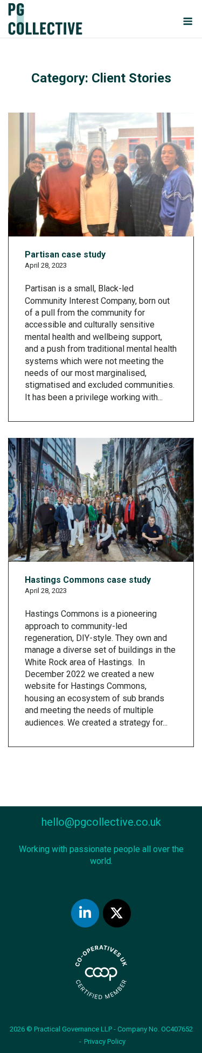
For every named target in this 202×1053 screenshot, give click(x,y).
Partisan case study (65, 254)
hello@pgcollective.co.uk (101, 821)
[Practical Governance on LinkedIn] (85, 913)
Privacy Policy (105, 1041)
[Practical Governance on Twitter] (117, 913)
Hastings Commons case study (88, 580)
